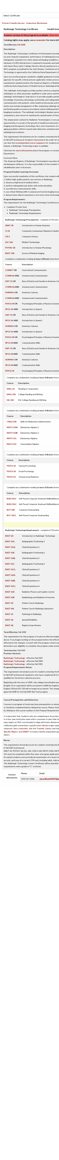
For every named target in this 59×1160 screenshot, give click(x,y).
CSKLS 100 (11, 421)
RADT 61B (9, 552)
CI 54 (7, 231)
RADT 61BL (10, 558)
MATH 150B (12, 433)
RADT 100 (9, 253)
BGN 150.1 (11, 498)
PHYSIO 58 (10, 247)
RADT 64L (9, 608)
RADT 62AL (10, 575)
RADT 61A (10, 541)
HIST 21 (8, 281)
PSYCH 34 (9, 303)
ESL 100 (10, 400)
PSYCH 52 (11, 477)
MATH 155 (11, 444)
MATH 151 (11, 438)
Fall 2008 (21, 45)
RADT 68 (9, 625)
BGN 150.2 (11, 504)
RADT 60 (9, 536)
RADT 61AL (10, 547)
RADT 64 (9, 603)
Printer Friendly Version (13, 23)
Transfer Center (43, 728)
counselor (41, 40)
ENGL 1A (11, 389)
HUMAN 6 (9, 292)
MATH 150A (12, 427)
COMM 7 (9, 270)
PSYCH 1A (11, 466)
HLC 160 (9, 242)
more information (24, 150)
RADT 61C (10, 564)
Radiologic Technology (14, 658)
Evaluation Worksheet (36, 23)
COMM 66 (9, 275)
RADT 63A (10, 592)
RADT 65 (9, 614)
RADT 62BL (10, 580)
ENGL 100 (11, 394)
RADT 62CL (10, 586)
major (35, 146)
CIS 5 (7, 236)
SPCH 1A (9, 309)
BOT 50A (11, 510)
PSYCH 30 (11, 471)
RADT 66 (9, 620)
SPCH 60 (9, 343)
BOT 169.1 (11, 515)
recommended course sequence (30, 143)
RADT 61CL (10, 569)
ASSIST (26, 731)
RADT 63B (9, 597)
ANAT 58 (9, 225)
